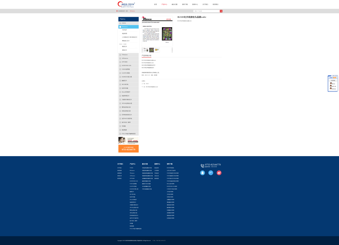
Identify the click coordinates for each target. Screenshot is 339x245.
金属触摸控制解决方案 (147, 178)
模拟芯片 (124, 46)
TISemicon (132, 173)
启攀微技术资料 (170, 199)
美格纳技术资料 (170, 215)
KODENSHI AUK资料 (172, 186)
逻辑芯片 (124, 50)
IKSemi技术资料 (170, 183)
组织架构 (119, 170)
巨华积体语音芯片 (134, 215)
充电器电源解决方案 (147, 167)
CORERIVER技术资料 (172, 189)
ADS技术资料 (170, 191)
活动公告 (156, 175)
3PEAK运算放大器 (134, 207)
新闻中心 (195, 4)
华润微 (131, 223)
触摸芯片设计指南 (146, 183)
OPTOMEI (132, 178)
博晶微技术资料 (170, 202)
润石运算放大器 (133, 212)
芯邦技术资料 (170, 197)
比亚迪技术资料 (170, 218)
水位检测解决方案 (146, 186)
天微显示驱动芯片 (134, 205)
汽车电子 (124, 30)
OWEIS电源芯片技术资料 (173, 173)
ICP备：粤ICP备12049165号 (159, 240)
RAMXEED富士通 (134, 189)
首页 (155, 4)
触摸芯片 (132, 191)
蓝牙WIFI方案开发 (134, 218)
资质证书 (119, 175)
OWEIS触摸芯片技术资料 (173, 175)
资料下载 (185, 4)
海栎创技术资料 (170, 205)
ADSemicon (132, 175)
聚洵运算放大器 (133, 210)
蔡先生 (334, 83)
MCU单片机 (132, 194)
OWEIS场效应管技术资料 (173, 181)
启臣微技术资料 (170, 212)
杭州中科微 (132, 197)
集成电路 (132, 226)
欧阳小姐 (334, 86)
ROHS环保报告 (170, 167)
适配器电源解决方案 (147, 170)
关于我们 (205, 4)
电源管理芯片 (133, 202)
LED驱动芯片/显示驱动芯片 (129, 37)
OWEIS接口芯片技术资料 (173, 178)
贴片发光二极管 (133, 220)
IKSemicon (132, 11)
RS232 (120, 44)
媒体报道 (156, 178)
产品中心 (164, 4)
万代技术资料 (170, 194)
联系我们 (215, 4)
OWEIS (131, 167)
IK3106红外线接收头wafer (152, 86)
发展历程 (119, 173)
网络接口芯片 (126, 40)
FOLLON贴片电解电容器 (135, 228)
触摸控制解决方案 (146, 181)
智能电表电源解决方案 (147, 173)
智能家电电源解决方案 (147, 175)
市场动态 (156, 173)
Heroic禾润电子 (133, 199)
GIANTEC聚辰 (133, 186)
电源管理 (124, 33)
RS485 (125, 44)
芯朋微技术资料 (170, 210)
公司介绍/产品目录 (171, 170)
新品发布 (156, 167)
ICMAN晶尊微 (133, 183)
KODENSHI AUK (134, 181)
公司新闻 (156, 170)
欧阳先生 (334, 89)
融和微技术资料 (170, 207)
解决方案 (174, 4)
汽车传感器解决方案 (147, 189)
